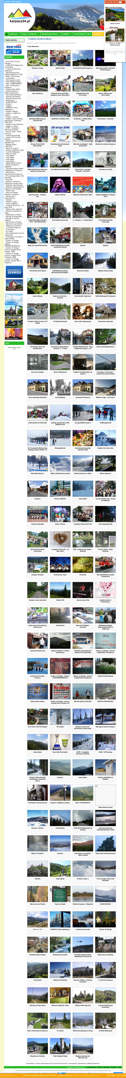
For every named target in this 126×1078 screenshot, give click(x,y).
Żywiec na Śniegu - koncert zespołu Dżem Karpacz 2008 (13, 249)
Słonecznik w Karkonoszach (10, 197)
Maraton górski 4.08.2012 (10, 145)
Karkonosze (10, 100)
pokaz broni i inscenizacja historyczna (13, 173)
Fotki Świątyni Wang (13, 82)
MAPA (24, 34)
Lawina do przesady (13, 135)
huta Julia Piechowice (13, 95)
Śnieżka (9, 200)
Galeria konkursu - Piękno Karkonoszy (12, 92)
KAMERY (65, 34)
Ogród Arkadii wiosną (13, 163)
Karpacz (9, 104)
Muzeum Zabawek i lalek (15, 150)
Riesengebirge (16, 1)
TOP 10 (88, 34)
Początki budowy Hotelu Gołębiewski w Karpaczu (14, 169)
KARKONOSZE (11, 102)
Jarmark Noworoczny (13, 98)
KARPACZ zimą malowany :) (11, 108)
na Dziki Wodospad (13, 152)
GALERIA (96, 34)
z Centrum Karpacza (13, 227)
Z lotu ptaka (10, 229)
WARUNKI (106, 1067)
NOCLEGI (13, 34)
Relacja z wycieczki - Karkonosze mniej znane (13, 182)
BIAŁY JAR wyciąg (13, 76)
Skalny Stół (10, 191)
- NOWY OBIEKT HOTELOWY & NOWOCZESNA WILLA (68, 1075)
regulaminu (82, 1063)
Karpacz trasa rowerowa (14, 124)
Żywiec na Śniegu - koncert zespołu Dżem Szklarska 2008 (13, 255)
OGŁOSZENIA (79, 34)
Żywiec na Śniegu (12, 240)
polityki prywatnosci (93, 1063)
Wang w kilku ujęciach (14, 209)
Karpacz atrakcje (12, 111)
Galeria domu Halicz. (13, 89)
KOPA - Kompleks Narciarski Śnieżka (12, 129)
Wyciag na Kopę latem (14, 216)
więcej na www (115, 23)
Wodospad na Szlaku (13, 215)
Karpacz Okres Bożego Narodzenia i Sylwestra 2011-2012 (14, 120)
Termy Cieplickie (12, 204)
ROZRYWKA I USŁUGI (49, 34)
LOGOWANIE (91, 1067)
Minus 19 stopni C (12, 148)
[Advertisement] (14, 390)
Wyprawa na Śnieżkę (13, 226)
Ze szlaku (9, 231)
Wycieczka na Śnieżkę (14, 224)
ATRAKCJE (33, 34)
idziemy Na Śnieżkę (13, 97)
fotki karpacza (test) (13, 80)
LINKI (119, 1067)
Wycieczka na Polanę (13, 222)
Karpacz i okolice (12, 117)
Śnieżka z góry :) (12, 202)
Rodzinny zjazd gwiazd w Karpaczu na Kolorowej (14, 188)
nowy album (10, 156)
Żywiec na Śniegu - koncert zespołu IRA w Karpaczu (13, 261)
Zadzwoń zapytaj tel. (114, 51)
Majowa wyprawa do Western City (12, 142)
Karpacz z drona (12, 126)
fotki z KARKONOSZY (14, 84)
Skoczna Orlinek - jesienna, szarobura (12, 193)
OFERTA (99, 1067)
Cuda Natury (10, 78)
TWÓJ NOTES (11, 40)
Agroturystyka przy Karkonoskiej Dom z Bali (13, 73)
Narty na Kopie (11, 154)
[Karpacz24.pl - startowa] (7, 34)
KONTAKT (114, 1067)
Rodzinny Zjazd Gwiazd (14, 185)
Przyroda (9, 180)
